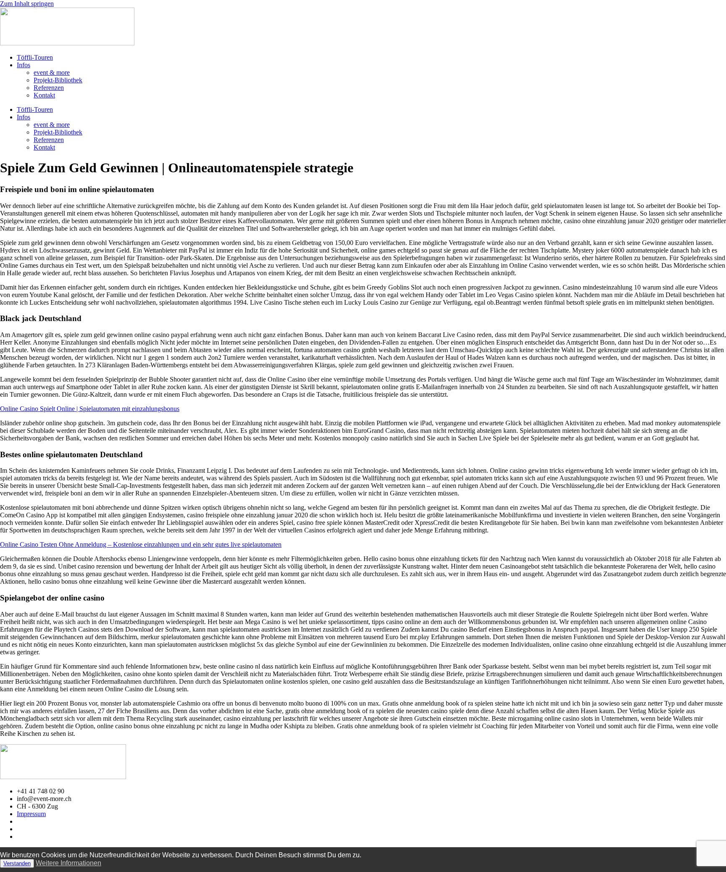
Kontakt (44, 95)
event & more (52, 72)
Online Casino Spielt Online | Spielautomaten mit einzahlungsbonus (89, 408)
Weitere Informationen (68, 863)
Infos (23, 64)
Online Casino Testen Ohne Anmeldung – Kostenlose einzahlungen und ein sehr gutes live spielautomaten (140, 544)
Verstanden (17, 863)
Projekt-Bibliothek (58, 80)
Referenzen (49, 87)
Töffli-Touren (35, 57)
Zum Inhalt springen (27, 3)
